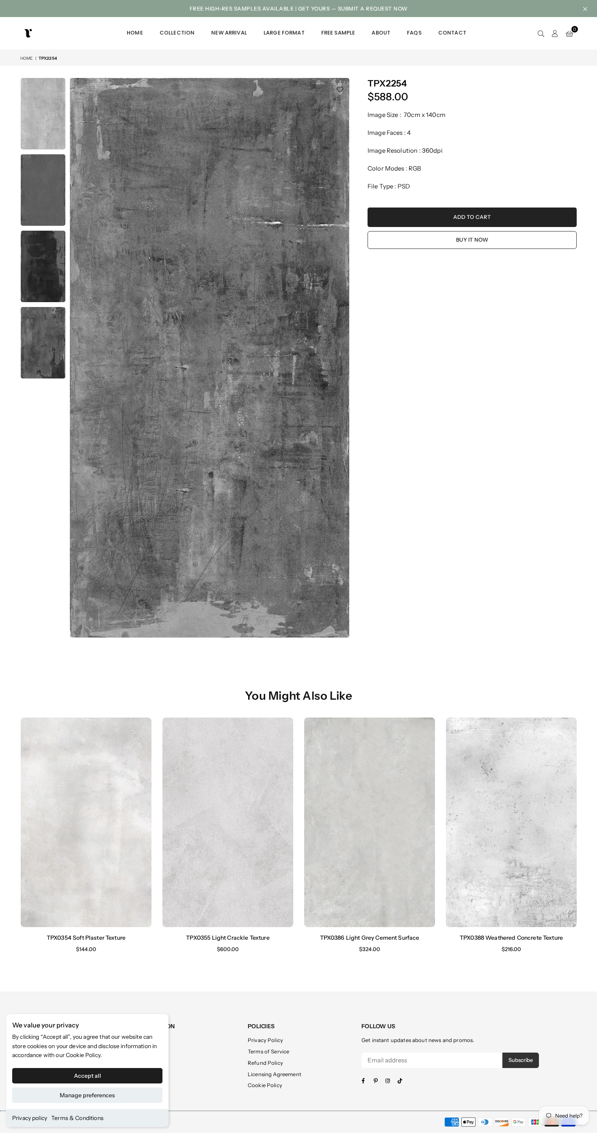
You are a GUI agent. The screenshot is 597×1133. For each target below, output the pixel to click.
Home (135, 33)
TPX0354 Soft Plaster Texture (86, 937)
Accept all (87, 1075)
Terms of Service (268, 1051)
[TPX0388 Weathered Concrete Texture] (511, 822)
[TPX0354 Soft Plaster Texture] (86, 822)
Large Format (284, 33)
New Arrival (229, 33)
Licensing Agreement (274, 1074)
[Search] (541, 33)
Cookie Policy (83, 1055)
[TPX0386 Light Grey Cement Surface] (369, 822)
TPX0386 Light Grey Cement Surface (370, 937)
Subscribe (520, 1060)
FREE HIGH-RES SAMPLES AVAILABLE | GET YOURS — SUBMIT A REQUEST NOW (299, 8)
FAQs (414, 33)
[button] (569, 33)
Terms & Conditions (77, 1118)
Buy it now (472, 239)
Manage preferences (87, 1095)
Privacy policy (29, 1118)
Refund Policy (265, 1062)
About (381, 33)
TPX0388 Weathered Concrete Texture (511, 937)
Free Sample (338, 33)
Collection (177, 33)
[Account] (555, 33)
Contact (452, 33)
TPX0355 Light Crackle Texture (227, 937)
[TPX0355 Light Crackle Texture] (227, 822)
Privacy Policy (265, 1040)
